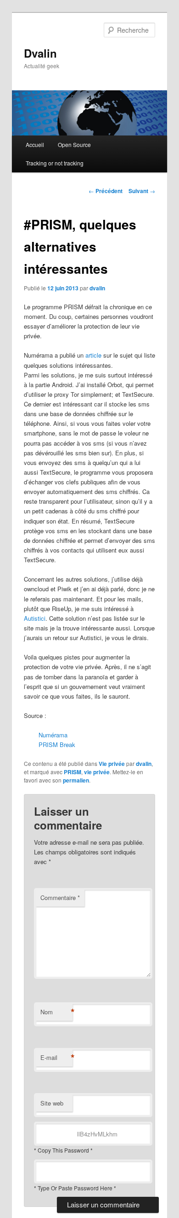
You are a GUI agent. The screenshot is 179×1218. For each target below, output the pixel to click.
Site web (51, 1103)
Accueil (35, 144)
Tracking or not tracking (55, 163)
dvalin (97, 288)
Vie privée (112, 763)
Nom (56, 1012)
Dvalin (40, 53)
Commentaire (60, 897)
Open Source (74, 144)
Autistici (34, 618)
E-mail (56, 1057)
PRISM (72, 772)
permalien (76, 780)
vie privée (97, 772)
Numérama (53, 734)
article (93, 355)
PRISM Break (57, 744)
